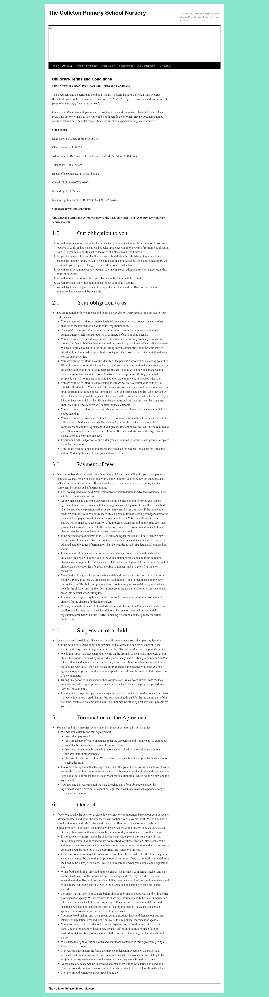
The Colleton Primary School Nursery (97, 12)
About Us (67, 65)
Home (56, 65)
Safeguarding (126, 65)
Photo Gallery (108, 65)
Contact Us (166, 65)
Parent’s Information (86, 65)
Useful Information (146, 65)
